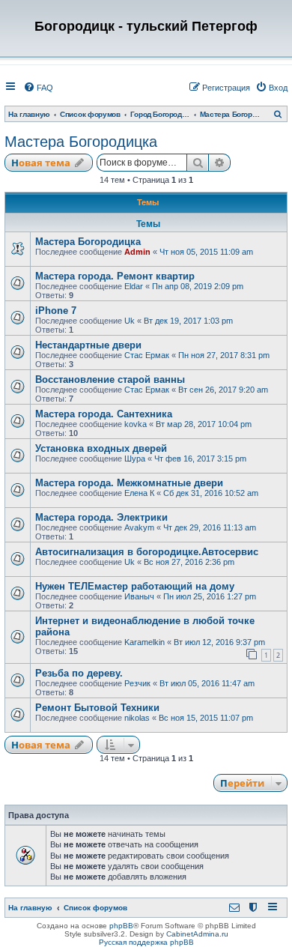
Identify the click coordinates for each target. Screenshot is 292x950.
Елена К (139, 492)
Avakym (139, 527)
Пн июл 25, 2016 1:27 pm (209, 596)
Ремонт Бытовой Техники (97, 707)
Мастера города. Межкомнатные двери (129, 482)
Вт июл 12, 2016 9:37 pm (219, 642)
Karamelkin (144, 642)
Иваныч (139, 596)
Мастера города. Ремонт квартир (115, 276)
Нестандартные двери (88, 345)
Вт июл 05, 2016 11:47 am (207, 683)
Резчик (137, 683)
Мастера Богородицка (80, 141)
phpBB (121, 926)
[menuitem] (38, 88)
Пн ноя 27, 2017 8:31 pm (224, 355)
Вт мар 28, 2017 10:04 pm (204, 424)
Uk (129, 320)
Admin (137, 251)
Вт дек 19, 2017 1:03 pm (188, 320)
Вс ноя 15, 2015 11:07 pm (206, 717)
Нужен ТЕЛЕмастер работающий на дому (134, 586)
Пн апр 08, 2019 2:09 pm (197, 286)
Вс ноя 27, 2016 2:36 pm (189, 561)
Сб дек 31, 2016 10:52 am (210, 492)
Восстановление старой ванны (110, 379)
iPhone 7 (55, 310)
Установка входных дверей (101, 448)
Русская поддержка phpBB (146, 942)
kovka (135, 424)
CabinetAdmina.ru (197, 934)
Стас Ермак (146, 355)
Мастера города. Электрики (101, 517)
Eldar (133, 286)
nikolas (137, 717)
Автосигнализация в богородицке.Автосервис (146, 551)
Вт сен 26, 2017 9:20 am (223, 389)
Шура (134, 458)
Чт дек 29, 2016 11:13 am (209, 527)
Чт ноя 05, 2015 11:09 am (206, 251)
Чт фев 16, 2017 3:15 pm (200, 458)
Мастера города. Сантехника (103, 414)
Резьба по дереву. (79, 673)
